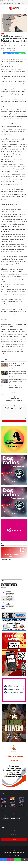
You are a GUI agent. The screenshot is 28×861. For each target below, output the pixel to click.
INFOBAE (5, 356)
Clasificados (16, 852)
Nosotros (3, 822)
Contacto (3, 827)
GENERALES (13, 818)
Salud (2, 33)
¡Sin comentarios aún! (14, 398)
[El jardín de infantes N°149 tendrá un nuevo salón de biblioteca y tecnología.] (4, 381)
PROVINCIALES (17, 813)
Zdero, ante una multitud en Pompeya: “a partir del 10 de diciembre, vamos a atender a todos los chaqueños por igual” (18, 373)
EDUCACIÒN (19, 818)
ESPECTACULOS (9, 816)
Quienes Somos (10, 852)
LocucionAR (14, 850)
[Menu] (1, 8)
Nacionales (24, 813)
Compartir (6, 53)
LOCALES (3, 813)
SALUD (3, 816)
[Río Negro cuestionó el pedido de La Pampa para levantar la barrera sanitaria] (4, 387)
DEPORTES (16, 816)
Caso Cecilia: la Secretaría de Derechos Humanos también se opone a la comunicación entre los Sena (17, 365)
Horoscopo (12, 607)
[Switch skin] (26, 8)
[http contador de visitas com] (9, 586)
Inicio (5, 852)
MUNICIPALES (9, 813)
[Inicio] (14, 8)
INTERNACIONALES (5, 818)
